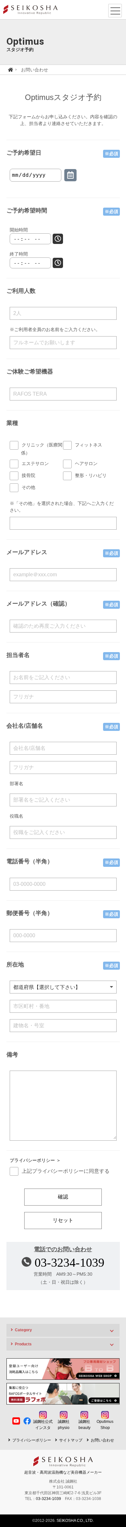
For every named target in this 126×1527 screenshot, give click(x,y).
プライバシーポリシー (31, 1440)
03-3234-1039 (69, 1262)
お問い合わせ (102, 1440)
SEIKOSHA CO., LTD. (75, 1520)
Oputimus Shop (105, 1424)
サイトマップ (70, 1440)
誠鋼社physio (63, 1424)
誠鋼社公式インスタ (43, 1424)
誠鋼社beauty (84, 1424)
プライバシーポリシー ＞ (35, 1160)
